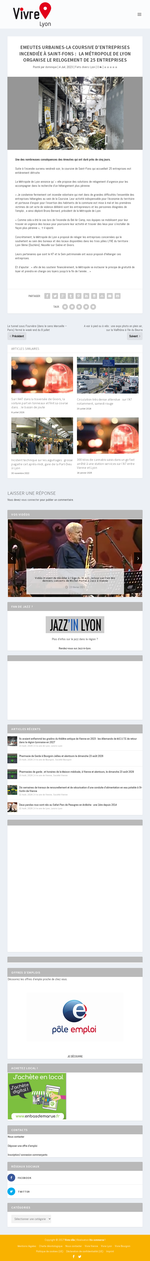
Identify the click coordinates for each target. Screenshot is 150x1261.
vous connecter (30, 500)
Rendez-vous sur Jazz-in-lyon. (75, 648)
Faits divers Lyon (85, 67)
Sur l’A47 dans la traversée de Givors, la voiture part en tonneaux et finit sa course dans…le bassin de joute (39, 403)
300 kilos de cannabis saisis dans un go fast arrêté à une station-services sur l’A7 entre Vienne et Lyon (106, 464)
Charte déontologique (50, 1246)
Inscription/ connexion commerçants (27, 1154)
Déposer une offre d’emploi (22, 1146)
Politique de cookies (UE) (49, 1251)
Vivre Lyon (106, 1246)
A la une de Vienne (43, 775)
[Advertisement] (37, 694)
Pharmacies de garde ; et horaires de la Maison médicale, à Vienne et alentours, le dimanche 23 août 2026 (76, 771)
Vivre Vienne (91, 1246)
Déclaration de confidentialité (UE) (84, 1251)
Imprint (110, 1251)
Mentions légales (27, 1246)
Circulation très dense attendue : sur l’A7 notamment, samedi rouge (104, 401)
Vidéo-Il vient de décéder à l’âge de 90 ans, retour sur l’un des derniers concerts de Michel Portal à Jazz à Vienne (75, 579)
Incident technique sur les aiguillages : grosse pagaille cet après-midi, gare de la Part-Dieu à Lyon (42, 464)
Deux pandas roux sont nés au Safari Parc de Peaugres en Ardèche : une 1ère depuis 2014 (68, 804)
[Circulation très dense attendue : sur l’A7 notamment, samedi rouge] (108, 375)
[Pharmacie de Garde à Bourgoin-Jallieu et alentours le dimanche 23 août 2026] (12, 758)
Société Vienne (60, 775)
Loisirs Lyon (56, 745)
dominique (51, 67)
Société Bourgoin (63, 759)
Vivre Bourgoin (122, 1246)
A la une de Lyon (42, 745)
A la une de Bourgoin (44, 759)
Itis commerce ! (97, 1240)
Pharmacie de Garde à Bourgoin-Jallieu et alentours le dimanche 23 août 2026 (61, 756)
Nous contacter (16, 1136)
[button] (70, 594)
